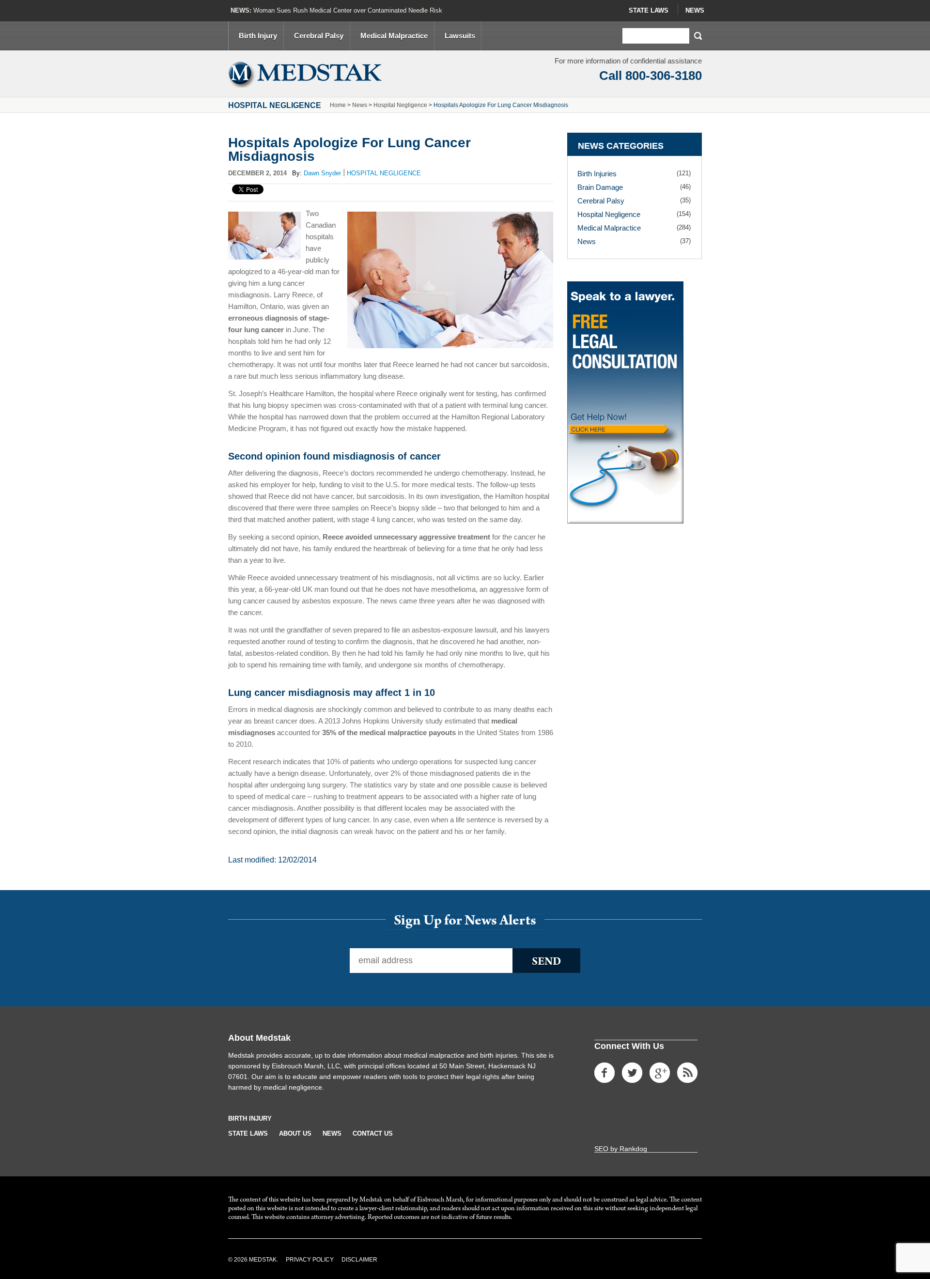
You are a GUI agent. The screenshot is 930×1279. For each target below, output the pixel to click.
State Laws (648, 10)
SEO (601, 1149)
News (694, 10)
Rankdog (633, 1149)
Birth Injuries (597, 173)
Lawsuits (460, 35)
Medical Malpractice (394, 35)
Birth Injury (258, 35)
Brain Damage (600, 187)
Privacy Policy (310, 1259)
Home (338, 105)
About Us (295, 1133)
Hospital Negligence (400, 105)
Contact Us (373, 1133)
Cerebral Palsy (318, 35)
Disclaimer (359, 1259)
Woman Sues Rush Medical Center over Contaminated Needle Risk (347, 10)
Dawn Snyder (322, 173)
